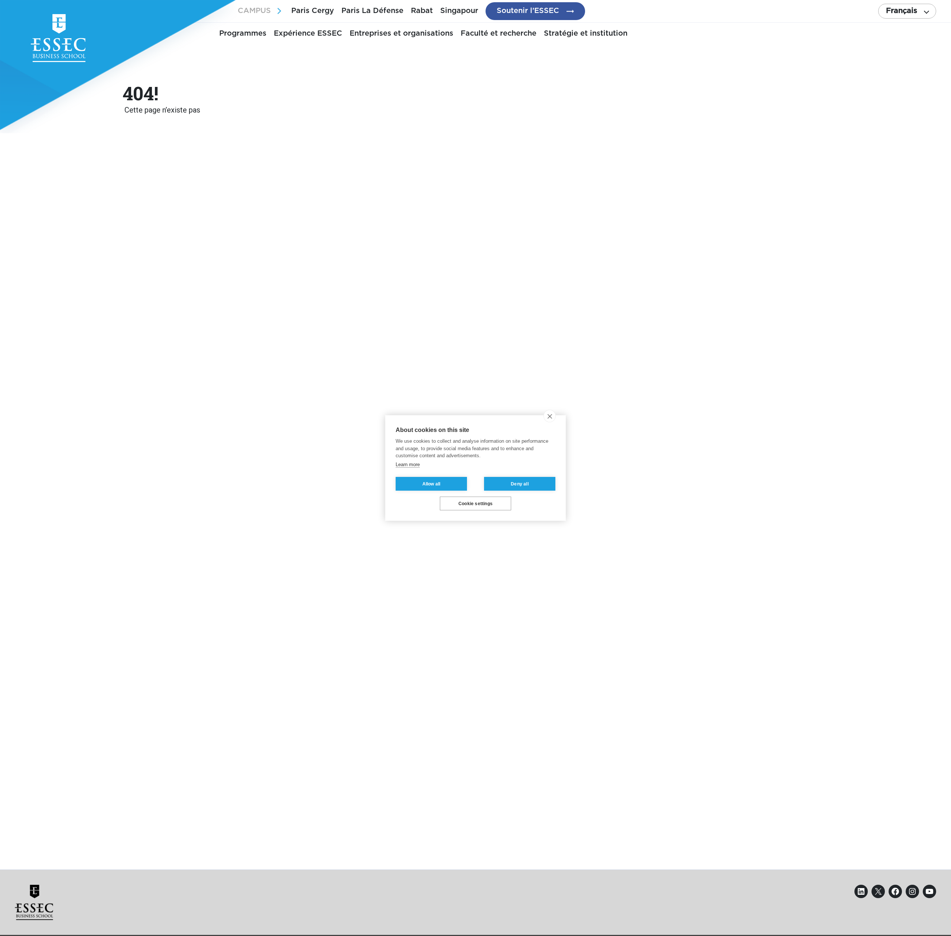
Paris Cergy (312, 10)
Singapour (459, 10)
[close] (549, 416)
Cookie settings (475, 503)
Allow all (431, 484)
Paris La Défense (372, 10)
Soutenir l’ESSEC (528, 10)
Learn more (408, 464)
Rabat (422, 10)
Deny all (520, 484)
